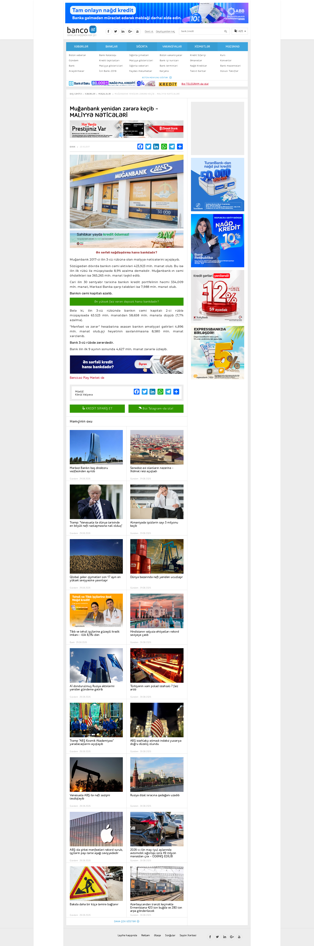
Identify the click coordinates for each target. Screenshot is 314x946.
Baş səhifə (76, 94)
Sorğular (170, 935)
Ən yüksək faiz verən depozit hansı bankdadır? (126, 301)
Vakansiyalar (172, 46)
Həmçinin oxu (81, 421)
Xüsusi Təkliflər (229, 71)
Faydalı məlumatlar (140, 71)
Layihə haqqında (127, 935)
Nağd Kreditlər (198, 65)
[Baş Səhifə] (82, 31)
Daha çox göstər (125, 921)
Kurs (223, 55)
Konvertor (226, 60)
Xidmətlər (202, 46)
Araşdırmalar (76, 71)
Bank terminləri (169, 65)
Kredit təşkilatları (109, 60)
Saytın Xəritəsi (188, 935)
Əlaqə (157, 935)
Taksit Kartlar (198, 71)
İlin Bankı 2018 (107, 71)
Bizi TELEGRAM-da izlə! (195, 83)
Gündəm (73, 60)
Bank (72, 65)
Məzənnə (233, 46)
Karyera (164, 71)
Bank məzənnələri (230, 65)
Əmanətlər (196, 60)
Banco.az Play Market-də (87, 377)
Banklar (112, 46)
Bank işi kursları (169, 60)
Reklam (145, 935)
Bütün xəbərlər (77, 55)
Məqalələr (104, 94)
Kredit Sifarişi (198, 55)
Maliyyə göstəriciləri (111, 65)
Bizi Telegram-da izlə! (157, 408)
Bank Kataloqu (107, 55)
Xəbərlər (81, 46)
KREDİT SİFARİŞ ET (98, 408)
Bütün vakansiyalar (171, 55)
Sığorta (142, 46)
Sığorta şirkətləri (139, 55)
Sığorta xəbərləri (139, 65)
